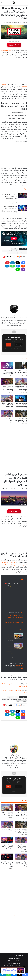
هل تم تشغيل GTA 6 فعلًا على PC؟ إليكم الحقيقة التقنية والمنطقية (7, 405)
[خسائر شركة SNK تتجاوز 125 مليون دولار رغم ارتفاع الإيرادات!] (21, 365)
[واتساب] (12, 266)
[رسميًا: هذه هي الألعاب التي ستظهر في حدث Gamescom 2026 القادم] (7, 365)
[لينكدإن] (12, 262)
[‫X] (17, 262)
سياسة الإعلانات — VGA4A (14, 963)
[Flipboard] (7, 256)
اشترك (8, 344)
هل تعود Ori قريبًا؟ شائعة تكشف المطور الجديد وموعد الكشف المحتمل (21, 405)
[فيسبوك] (23, 262)
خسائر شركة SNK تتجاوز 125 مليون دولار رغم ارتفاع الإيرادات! (21, 372)
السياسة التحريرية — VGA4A (14, 960)
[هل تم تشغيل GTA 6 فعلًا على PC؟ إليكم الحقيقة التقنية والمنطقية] (7, 398)
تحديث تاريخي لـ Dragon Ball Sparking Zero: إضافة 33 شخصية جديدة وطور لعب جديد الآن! (9, 209)
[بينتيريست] (7, 262)
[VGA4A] (14, 2)
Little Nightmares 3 (22, 252)
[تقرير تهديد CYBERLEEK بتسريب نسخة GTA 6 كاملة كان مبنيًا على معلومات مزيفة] (21, 381)
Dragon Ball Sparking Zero (8, 250)
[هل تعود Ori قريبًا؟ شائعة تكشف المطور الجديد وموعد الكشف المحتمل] (21, 398)
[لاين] (17, 269)
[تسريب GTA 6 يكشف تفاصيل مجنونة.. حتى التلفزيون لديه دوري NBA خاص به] (7, 381)
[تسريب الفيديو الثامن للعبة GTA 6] (7, 413)
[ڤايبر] (23, 269)
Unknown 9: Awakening (12, 252)
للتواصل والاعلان (11, 958)
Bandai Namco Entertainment (20, 250)
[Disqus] (14, 447)
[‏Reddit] (23, 266)
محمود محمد (14, 315)
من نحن (18, 958)
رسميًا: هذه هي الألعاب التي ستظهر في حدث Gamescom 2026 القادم (7, 372)
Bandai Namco (6, 50)
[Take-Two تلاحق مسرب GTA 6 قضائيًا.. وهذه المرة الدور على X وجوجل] (21, 413)
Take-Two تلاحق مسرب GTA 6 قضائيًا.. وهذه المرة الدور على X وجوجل (21, 420)
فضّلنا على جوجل (13, 45)
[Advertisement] (14, 71)
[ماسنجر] (17, 266)
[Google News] (20, 256)
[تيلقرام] (7, 266)
